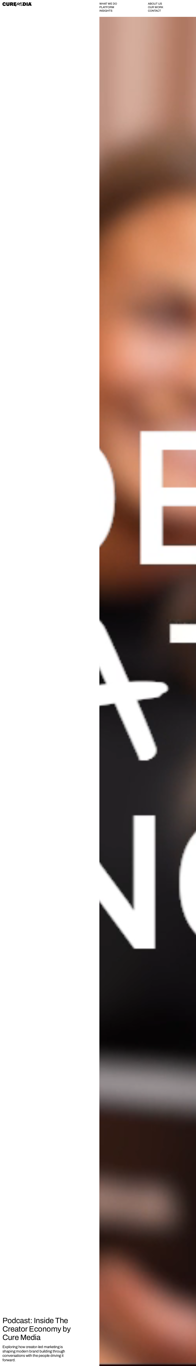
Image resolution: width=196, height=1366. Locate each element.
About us (155, 3)
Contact (154, 10)
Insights (105, 10)
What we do (108, 3)
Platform (106, 7)
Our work (155, 7)
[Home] (17, 4)
